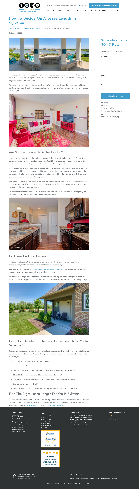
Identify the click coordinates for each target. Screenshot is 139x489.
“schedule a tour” (55, 405)
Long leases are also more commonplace (47, 269)
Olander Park (84, 478)
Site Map (86, 483)
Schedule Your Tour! (115, 96)
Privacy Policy (77, 483)
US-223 (97, 478)
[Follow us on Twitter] (83, 6)
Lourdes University (74, 478)
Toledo (92, 478)
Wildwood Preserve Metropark (109, 478)
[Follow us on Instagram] (86, 6)
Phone (103, 85)
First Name (104, 56)
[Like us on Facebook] (79, 6)
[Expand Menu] (50, 11)
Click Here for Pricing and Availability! (104, 6)
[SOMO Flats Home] (29, 7)
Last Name (104, 66)
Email (102, 75)
